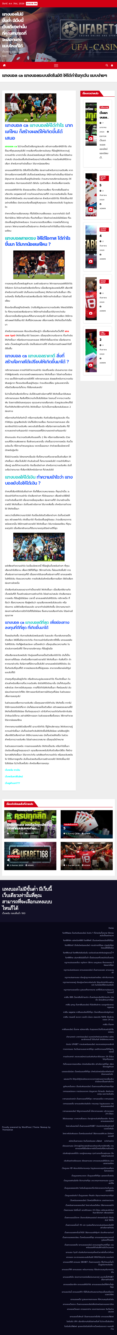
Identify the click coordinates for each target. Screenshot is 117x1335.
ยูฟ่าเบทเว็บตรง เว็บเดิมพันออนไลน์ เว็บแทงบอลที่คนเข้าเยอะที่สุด (88, 1086)
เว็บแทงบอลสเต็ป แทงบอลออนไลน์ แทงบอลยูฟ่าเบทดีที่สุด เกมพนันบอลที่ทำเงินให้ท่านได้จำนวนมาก (89, 1246)
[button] (107, 65)
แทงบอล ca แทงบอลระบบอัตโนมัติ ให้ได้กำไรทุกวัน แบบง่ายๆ (90, 1257)
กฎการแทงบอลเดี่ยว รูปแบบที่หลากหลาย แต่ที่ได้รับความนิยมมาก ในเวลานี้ (89, 991)
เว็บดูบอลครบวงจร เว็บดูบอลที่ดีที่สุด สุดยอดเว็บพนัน (92, 1175)
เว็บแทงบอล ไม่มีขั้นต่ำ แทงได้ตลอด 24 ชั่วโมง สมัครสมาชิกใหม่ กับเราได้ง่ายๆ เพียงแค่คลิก (89, 1211)
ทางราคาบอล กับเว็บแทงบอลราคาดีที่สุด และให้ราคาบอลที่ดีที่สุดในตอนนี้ (88, 1050)
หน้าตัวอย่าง (109, 1141)
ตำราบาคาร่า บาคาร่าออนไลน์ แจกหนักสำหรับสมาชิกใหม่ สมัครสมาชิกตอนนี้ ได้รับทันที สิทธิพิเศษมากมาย (90, 1038)
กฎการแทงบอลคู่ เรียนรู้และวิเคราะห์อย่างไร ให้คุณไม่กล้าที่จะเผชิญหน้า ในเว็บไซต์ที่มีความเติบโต (88, 983)
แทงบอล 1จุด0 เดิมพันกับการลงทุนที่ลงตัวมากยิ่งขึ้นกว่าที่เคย (90, 1252)
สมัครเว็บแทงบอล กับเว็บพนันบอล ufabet (85, 1141)
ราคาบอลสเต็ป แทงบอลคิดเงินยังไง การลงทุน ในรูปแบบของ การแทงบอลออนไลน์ (88, 1105)
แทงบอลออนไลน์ (103, 281)
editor (31, 833)
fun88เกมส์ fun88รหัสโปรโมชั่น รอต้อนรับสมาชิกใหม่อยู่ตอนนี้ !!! (88, 952)
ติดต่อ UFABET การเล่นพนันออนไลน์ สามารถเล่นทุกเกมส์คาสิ (90, 1044)
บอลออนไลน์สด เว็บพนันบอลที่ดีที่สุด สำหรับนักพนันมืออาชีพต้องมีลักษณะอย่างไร (88, 1072)
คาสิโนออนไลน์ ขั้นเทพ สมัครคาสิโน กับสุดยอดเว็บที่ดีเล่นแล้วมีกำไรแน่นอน (88, 1030)
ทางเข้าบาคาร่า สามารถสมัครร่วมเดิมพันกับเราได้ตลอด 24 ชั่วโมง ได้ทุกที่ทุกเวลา (88, 1058)
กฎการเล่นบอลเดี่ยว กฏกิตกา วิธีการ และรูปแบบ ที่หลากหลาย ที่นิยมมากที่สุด (89, 963)
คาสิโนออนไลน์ (102, 333)
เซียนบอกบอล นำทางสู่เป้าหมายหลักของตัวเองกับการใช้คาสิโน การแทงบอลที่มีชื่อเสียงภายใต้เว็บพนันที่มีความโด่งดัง (88, 1147)
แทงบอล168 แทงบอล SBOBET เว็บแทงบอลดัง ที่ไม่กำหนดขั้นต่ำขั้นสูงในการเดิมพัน (88, 1263)
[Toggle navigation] (56, 65)
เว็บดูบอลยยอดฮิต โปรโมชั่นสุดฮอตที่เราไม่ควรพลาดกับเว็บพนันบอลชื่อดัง (89, 1189)
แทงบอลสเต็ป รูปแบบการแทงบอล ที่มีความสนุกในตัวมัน (92, 1299)
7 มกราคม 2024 (103, 127)
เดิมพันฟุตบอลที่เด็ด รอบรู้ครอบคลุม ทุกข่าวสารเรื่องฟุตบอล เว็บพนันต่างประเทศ (88, 1154)
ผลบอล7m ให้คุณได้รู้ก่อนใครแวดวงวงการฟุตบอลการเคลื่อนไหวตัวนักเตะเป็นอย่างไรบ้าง (89, 1080)
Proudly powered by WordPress (17, 1127)
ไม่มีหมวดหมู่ (104, 107)
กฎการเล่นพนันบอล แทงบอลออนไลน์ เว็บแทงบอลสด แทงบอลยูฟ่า (89, 971)
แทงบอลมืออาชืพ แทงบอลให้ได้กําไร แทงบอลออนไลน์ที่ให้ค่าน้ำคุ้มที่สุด (88, 1285)
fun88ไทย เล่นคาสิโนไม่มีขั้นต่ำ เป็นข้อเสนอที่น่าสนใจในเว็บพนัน (89, 957)
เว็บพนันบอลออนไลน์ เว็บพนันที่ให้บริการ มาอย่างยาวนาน (92, 1200)
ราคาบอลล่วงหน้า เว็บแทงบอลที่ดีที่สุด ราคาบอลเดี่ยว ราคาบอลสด (88, 1098)
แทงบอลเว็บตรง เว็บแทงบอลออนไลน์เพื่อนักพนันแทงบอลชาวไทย (88, 1304)
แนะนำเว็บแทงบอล (103, 229)
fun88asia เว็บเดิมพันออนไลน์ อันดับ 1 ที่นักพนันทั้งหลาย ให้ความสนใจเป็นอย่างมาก (88, 934)
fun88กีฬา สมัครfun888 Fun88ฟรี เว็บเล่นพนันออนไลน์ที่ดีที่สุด (88, 940)
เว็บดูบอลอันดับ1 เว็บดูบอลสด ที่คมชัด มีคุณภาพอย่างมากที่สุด (89, 1195)
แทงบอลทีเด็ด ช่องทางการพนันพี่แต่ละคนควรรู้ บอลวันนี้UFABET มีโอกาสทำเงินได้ (88, 1278)
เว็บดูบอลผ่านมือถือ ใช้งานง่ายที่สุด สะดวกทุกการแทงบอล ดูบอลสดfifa (89, 1181)
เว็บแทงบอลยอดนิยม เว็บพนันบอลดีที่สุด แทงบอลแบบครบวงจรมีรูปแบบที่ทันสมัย (88, 1238)
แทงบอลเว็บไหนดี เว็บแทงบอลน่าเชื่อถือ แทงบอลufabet (92, 1316)
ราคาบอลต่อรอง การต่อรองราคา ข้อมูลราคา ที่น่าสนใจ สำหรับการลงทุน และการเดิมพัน (88, 1092)
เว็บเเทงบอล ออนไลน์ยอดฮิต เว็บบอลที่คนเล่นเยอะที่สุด (29, 826)
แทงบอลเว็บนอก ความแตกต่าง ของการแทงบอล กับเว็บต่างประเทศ (90, 1310)
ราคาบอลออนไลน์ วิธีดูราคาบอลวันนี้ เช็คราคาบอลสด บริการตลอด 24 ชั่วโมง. (88, 1112)
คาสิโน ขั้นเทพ (108, 1024)
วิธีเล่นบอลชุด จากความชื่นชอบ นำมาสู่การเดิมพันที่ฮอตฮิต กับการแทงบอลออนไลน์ (88, 1120)
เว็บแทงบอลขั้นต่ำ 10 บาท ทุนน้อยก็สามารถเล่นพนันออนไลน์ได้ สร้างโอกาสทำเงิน (89, 1226)
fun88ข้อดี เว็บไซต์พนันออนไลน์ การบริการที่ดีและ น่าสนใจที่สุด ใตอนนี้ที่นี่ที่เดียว (89, 946)
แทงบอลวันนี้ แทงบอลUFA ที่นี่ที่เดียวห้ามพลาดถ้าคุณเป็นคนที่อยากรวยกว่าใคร (88, 1293)
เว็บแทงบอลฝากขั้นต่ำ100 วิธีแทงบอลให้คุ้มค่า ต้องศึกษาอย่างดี (89, 1232)
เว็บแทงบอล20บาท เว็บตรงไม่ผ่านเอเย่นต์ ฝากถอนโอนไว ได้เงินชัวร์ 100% (89, 1219)
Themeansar (7, 1129)
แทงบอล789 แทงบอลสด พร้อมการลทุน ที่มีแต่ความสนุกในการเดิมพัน (88, 1270)
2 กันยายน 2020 (103, 195)
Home (111, 928)
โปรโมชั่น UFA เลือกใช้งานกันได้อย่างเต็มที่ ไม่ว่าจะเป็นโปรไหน (90, 1321)
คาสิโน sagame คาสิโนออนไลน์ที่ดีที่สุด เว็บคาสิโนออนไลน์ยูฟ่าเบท (88, 1012)
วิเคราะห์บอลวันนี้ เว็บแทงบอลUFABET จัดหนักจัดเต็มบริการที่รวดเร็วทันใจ (90, 1127)
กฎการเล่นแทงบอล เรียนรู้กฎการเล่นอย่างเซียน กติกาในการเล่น (89, 977)
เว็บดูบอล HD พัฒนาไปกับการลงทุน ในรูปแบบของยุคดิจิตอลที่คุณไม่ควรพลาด (88, 1169)
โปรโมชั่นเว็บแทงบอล (103, 178)
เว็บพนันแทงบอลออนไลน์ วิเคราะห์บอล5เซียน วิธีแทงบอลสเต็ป (89, 1205)
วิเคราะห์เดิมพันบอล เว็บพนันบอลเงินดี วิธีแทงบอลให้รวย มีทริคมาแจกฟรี (88, 1134)
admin (87, 833)
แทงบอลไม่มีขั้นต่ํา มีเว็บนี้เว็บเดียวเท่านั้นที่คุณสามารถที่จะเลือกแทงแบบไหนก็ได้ (14, 30)
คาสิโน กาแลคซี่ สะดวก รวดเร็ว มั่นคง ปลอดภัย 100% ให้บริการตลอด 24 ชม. (88, 1018)
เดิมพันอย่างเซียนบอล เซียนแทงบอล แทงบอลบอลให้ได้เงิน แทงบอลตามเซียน (89, 1162)
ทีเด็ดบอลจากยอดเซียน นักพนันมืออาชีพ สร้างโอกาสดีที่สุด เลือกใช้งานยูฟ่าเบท (88, 1065)
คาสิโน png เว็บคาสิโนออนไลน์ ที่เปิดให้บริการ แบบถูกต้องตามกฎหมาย (90, 1006)
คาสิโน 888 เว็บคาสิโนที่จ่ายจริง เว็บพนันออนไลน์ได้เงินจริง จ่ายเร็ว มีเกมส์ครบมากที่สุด (89, 998)
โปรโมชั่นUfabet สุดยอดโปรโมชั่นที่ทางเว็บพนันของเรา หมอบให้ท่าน (89, 1327)
